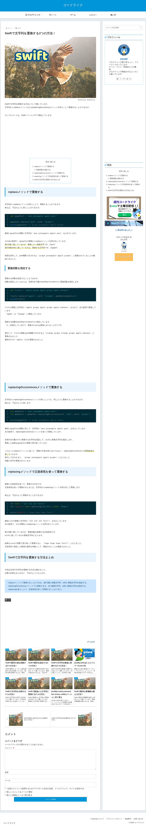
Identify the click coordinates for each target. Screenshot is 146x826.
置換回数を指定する (43, 170)
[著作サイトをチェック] (117, 78)
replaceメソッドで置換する (44, 166)
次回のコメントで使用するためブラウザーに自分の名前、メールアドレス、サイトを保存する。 (46, 789)
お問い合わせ (138, 819)
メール (7, 780)
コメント (9, 748)
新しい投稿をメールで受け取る (19, 795)
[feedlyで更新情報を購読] (127, 78)
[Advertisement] (50, 137)
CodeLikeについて (97, 819)
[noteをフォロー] (123, 78)
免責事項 (128, 819)
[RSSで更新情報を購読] (130, 78)
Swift (8, 600)
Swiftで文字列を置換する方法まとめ (47, 179)
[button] (141, 27)
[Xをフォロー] (120, 78)
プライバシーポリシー (114, 819)
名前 (6, 772)
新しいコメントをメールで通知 (19, 792)
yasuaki (124, 59)
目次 (47, 162)
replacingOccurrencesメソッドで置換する (49, 173)
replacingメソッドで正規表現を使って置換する (51, 176)
